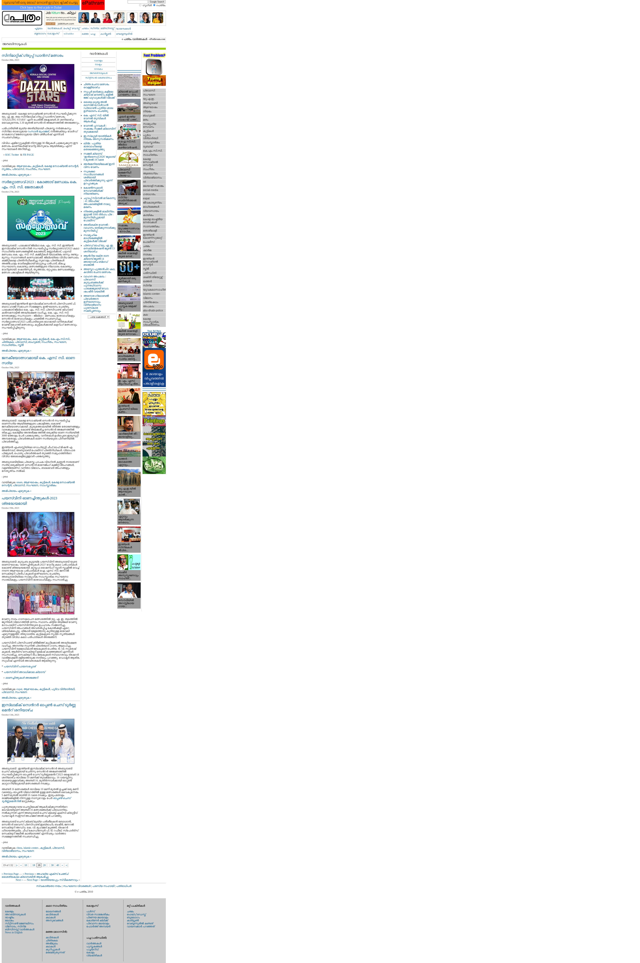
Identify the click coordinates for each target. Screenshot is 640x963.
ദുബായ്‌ (148, 146)
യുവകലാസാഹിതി (154, 289)
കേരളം (9, 911)
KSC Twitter (12, 154)
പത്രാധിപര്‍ (123, 886)
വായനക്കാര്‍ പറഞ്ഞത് (141, 926)
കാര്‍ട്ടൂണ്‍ (133, 920)
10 (25, 865)
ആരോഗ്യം (150, 173)
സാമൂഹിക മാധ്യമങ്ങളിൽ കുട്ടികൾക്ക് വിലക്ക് (95, 238)
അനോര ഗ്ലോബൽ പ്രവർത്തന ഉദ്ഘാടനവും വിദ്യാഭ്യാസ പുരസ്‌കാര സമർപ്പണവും (96, 303)
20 (44, 865)
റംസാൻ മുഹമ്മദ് (38, 131)
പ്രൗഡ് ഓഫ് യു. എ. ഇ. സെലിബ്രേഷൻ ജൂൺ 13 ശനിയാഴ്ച (99, 248)
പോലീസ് (148, 241)
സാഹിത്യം (9, 345)
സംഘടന (44, 169)
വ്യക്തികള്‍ (94, 955)
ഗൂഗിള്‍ (147, 5)
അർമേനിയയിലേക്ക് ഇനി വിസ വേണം (99, 165)
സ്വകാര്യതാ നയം (48, 886)
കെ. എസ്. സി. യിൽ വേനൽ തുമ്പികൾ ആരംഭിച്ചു (96, 118)
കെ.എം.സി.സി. (60, 339)
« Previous (28, 873)
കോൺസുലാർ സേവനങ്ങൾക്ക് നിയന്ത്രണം (93, 190)
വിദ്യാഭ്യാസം (11, 850)
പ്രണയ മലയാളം (97, 917)
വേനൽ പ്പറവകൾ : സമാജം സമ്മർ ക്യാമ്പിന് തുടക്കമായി (100, 128)
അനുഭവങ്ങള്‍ (54, 920)
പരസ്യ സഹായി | (104, 886)
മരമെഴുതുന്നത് (55, 952)
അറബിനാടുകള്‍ (15, 914)
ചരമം (146, 246)
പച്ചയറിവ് (92, 949)
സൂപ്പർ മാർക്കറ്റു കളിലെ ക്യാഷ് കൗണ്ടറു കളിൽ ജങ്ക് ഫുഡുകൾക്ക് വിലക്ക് (99, 94)
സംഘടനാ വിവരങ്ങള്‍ (77, 886)
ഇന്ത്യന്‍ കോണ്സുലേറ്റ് (152, 236)
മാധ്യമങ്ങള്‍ (151, 206)
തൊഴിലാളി (150, 230)
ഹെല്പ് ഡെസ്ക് (136, 914)
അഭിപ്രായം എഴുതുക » (16, 174)
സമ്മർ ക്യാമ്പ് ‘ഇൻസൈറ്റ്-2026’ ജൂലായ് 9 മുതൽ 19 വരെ (99, 156)
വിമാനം (147, 298)
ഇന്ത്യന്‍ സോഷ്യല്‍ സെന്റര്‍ (150, 261)
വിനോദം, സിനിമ (15, 926)
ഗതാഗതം (149, 194)
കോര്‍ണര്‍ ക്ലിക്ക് (97, 920)
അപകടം (148, 306)
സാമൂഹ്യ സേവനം (149, 125)
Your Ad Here (154, 331)
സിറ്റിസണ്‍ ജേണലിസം (19, 923)
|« (17, 865)
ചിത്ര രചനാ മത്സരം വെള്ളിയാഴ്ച (96, 86)
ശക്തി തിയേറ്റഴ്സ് (152, 277)
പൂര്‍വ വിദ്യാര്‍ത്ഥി (62, 689)
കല (34, 339)
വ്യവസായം (151, 210)
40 (57, 865)
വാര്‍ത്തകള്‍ (93, 943)
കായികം (148, 215)
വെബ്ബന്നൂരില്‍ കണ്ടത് (140, 923)
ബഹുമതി (34, 342)
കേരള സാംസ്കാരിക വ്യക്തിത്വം (151, 321)
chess (19, 847)
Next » (19, 879)
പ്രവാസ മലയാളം (97, 923)
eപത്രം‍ (161, 5)
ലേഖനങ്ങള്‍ (53, 911)
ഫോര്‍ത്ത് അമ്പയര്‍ (98, 926)
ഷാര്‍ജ (147, 250)
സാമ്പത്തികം (151, 226)
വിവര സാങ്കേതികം (98, 914)
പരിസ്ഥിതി (149, 273)
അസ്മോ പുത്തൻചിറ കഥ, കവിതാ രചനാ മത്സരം (99, 271)
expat (19, 689)
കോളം (90, 952)
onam (19, 482)
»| (67, 865)
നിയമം (147, 111)
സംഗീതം (31, 169)
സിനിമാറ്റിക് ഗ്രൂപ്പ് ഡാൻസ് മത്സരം (32, 55)
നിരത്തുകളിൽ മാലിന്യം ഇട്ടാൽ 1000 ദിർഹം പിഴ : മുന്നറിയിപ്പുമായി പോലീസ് (99, 216)
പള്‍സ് (90, 911)
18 (33, 865)
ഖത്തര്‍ (147, 281)
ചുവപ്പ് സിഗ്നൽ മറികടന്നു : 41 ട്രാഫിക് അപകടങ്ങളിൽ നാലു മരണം (100, 202)
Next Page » (33, 879)
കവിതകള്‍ (52, 914)
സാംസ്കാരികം (48, 485)
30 (52, 865)
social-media (150, 190)
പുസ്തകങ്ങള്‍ (94, 946)
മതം (145, 119)
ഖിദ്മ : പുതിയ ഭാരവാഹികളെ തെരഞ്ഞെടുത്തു (94, 146)
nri (144, 181)
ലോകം (9, 920)
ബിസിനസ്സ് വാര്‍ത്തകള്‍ (19, 929)
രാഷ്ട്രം (9, 917)
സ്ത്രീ (21, 345)
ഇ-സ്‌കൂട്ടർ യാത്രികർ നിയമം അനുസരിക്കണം (99, 137)
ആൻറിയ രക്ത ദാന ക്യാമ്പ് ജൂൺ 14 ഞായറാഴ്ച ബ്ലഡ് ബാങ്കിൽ (96, 260)
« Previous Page (10, 873)
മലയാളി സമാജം (153, 185)
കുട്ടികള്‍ (37, 166)
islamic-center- (31, 847)
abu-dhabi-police (153, 310)
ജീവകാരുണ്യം (152, 202)
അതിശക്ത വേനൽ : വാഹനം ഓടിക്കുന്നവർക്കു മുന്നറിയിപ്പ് (100, 227)
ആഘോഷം (23, 166)
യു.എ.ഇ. (148, 98)
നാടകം (147, 254)
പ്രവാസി (18, 169)
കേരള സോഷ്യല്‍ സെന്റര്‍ (61, 166)
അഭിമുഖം (52, 943)
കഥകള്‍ (51, 917)
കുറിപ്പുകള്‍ (53, 949)
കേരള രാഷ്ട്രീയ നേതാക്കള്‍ (152, 221)
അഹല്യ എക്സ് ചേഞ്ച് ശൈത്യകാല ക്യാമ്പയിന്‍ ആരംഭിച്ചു (35, 875)
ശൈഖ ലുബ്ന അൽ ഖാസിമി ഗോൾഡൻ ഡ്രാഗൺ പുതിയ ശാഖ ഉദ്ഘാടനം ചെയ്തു (98, 106)
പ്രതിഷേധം (150, 302)
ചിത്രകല (8, 342)
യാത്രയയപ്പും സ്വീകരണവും (59, 879)
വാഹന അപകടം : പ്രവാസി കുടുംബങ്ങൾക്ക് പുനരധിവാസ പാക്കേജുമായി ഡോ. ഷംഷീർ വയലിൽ (96, 284)
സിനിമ (147, 285)
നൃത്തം (6, 169)
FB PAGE (28, 154)
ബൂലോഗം (133, 917)
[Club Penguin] (154, 347)
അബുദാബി (150, 103)
